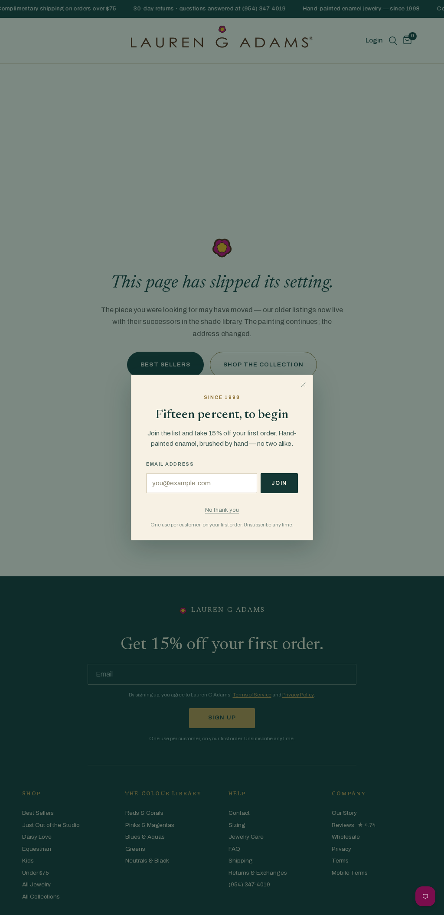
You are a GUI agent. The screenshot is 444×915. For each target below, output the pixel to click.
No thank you (222, 510)
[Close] (303, 384)
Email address (170, 464)
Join (279, 483)
